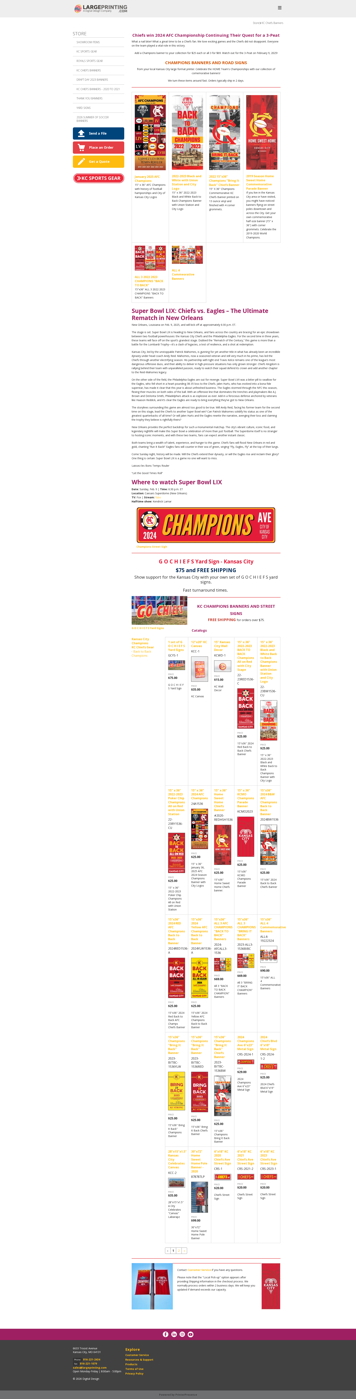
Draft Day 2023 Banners (92, 79)
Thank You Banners (90, 98)
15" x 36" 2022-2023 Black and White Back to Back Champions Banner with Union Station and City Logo (268, 662)
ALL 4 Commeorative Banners (183, 274)
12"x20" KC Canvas (199, 644)
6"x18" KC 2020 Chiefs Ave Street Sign (222, 1157)
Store (256, 23)
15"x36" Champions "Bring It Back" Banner (176, 1045)
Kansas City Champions (140, 641)
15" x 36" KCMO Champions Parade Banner (245, 798)
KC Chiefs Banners (272, 23)
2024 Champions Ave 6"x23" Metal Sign (245, 1043)
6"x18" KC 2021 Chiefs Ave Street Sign (245, 1157)
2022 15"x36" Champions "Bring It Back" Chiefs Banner (224, 180)
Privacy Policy (134, 1373)
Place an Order (101, 147)
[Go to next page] (184, 1251)
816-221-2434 (91, 1359)
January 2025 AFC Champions (147, 179)
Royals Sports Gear (90, 61)
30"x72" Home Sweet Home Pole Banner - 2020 (199, 1161)
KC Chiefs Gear (143, 647)
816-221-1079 (88, 1363)
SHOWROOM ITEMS (88, 42)
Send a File (98, 133)
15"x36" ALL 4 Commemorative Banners (273, 925)
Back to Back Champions (141, 653)
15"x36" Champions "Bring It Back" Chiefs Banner (222, 1047)
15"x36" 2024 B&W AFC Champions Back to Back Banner (268, 802)
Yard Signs (84, 108)
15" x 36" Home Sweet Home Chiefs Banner (220, 800)
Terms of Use (134, 1369)
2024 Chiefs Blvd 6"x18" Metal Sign (268, 1043)
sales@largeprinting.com (90, 1367)
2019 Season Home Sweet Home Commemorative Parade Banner (260, 182)
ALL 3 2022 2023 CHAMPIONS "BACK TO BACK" (149, 281)
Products (131, 1364)
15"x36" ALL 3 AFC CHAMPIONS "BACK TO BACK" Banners (223, 929)
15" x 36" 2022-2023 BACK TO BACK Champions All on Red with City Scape (245, 656)
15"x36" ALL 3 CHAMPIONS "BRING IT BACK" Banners (246, 929)
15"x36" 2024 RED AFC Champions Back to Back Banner (176, 931)
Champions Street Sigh (151, 546)
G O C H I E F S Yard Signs (148, 628)
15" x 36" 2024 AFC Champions (199, 794)
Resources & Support (139, 1359)
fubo (158, 497)
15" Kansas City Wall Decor (222, 646)
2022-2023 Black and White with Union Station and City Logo (186, 182)
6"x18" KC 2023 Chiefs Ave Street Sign (268, 1157)
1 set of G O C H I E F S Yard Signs (176, 646)
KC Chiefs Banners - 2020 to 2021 (98, 89)
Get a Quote (99, 161)
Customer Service (137, 1355)
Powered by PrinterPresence (178, 1394)
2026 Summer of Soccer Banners (93, 119)
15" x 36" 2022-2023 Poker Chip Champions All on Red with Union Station (176, 802)
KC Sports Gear (87, 51)
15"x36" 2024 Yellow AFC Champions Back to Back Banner (199, 931)
